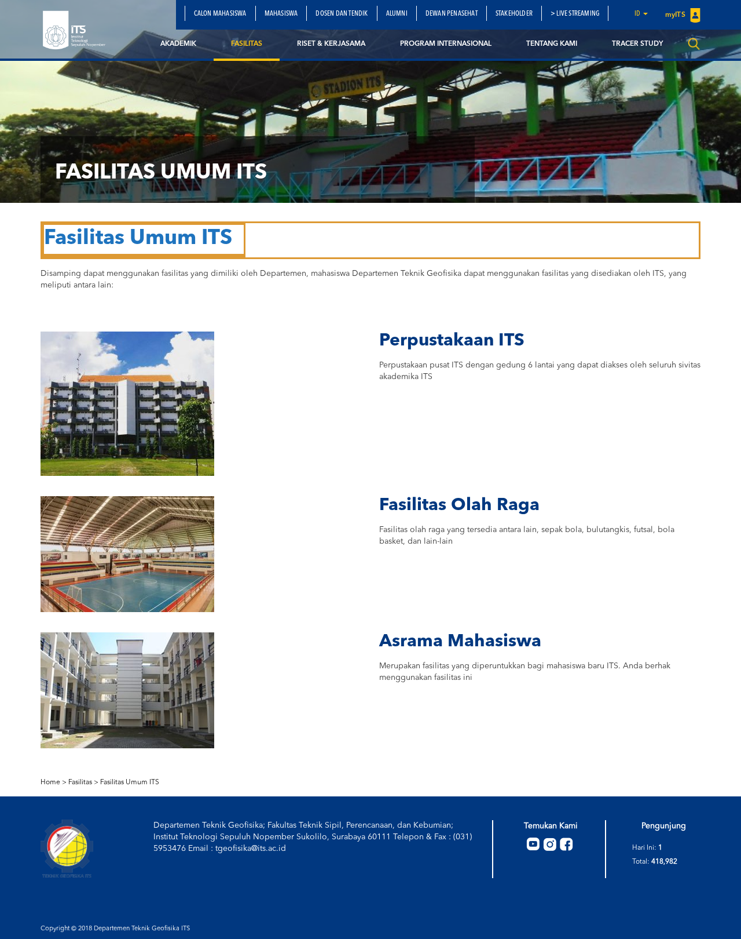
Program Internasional (445, 44)
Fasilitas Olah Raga (459, 505)
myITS (676, 15)
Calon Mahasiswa (220, 13)
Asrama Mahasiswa (460, 641)
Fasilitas (246, 44)
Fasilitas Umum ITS (129, 782)
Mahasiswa (281, 13)
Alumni (397, 13)
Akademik (178, 44)
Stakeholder (514, 13)
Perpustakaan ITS (451, 341)
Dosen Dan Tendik (342, 13)
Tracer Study (637, 44)
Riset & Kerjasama (331, 44)
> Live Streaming (575, 13)
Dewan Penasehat (451, 13)
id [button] (638, 13)
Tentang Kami (551, 44)
